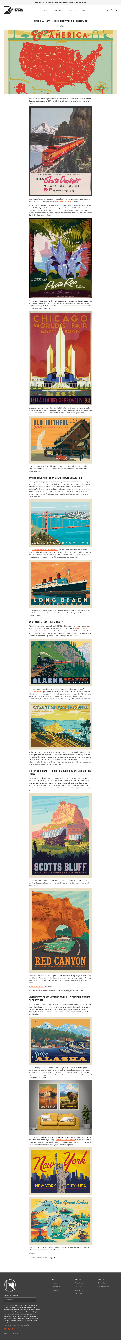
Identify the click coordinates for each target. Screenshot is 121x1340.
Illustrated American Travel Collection (45, 550)
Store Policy (78, 1294)
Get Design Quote (103, 1286)
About (84, 10)
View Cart (55, 1290)
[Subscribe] (33, 1300)
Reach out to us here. (24, 1325)
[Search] (107, 10)
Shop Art (46, 10)
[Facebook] (12, 1329)
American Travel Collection (64, 201)
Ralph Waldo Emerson (37, 987)
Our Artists (78, 1286)
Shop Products (58, 10)
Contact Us (101, 1283)
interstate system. (35, 692)
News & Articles (72, 10)
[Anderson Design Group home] (13, 10)
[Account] (111, 10)
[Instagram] (5, 1329)
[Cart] (116, 10)
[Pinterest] (9, 1329)
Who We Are (79, 1283)
